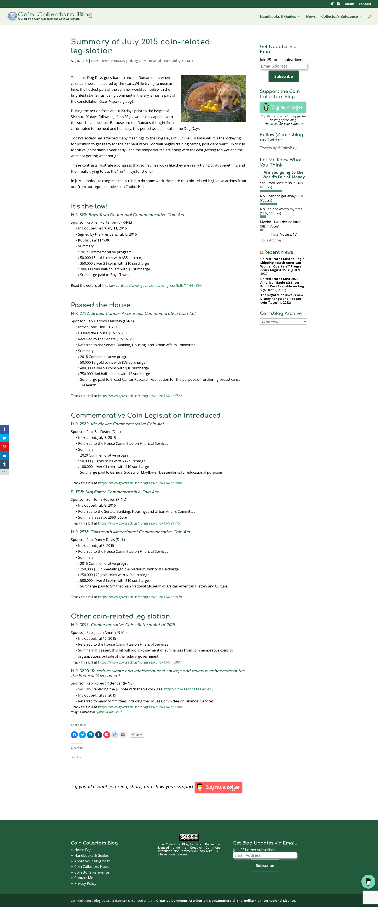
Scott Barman (206, 844)
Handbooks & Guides (278, 17)
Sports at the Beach (109, 712)
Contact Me (83, 877)
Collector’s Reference (339, 17)
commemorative (112, 61)
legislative (140, 61)
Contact (365, 4)
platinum (164, 61)
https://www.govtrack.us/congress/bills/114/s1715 (139, 523)
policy (176, 61)
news (153, 61)
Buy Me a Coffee (272, 116)
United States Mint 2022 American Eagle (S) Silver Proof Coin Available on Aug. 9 (282, 284)
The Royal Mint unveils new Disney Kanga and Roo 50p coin (281, 298)
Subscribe (283, 76)
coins (95, 61)
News (311, 17)
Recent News (278, 252)
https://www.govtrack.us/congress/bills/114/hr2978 (140, 596)
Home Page (83, 849)
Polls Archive (270, 240)
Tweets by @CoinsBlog (279, 147)
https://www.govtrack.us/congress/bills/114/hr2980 (140, 483)
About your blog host (92, 861)
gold (129, 61)
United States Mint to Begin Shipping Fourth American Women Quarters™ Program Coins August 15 (282, 264)
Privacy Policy (85, 883)
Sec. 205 (84, 689)
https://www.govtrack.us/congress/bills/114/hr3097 (140, 662)
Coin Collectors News (91, 866)
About (350, 4)
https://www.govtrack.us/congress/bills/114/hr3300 (140, 707)
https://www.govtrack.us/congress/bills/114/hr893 (161, 285)
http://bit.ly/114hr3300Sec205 (188, 689)
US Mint (187, 61)
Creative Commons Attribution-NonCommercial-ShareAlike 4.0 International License (189, 850)
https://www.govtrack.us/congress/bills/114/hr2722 (140, 395)
